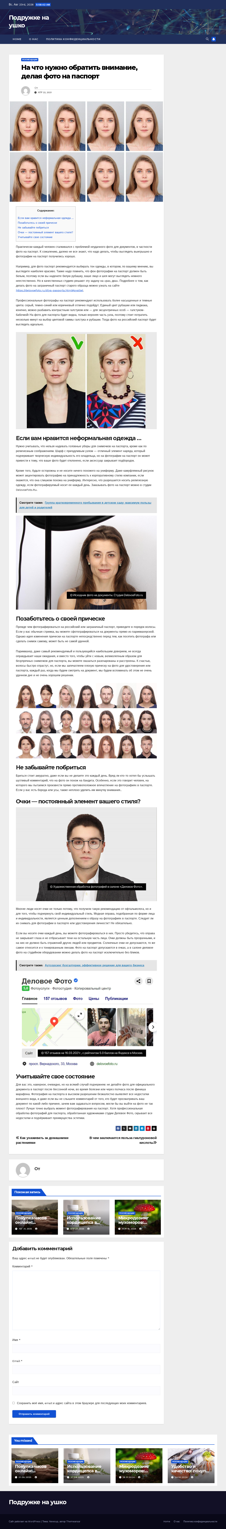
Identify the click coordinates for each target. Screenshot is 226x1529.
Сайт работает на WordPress (25, 1521)
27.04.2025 (78, 1477)
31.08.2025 (25, 1477)
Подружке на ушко (37, 1502)
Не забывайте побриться (33, 227)
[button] (207, 39)
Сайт (15, 1382)
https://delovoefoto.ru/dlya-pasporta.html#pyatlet (49, 290)
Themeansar (73, 1521)
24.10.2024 (182, 1477)
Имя (16, 1340)
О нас (33, 39)
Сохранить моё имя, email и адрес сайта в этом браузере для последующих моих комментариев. (82, 1403)
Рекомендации (29, 60)
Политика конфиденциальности (73, 39)
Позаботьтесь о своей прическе (37, 222)
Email (17, 1361)
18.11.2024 (129, 1477)
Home (17, 39)
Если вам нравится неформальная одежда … (46, 218)
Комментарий (22, 1266)
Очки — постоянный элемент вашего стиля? (45, 232)
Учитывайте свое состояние (35, 237)
